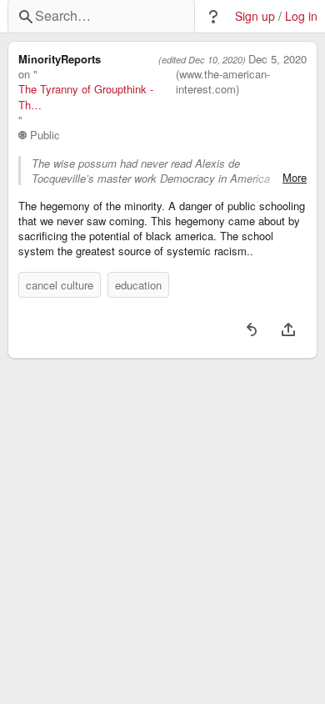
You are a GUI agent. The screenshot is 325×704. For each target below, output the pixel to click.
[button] (213, 17)
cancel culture (59, 284)
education (138, 284)
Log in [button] (301, 16)
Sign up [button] (255, 16)
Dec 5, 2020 (277, 59)
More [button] (294, 177)
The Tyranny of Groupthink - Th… (85, 97)
